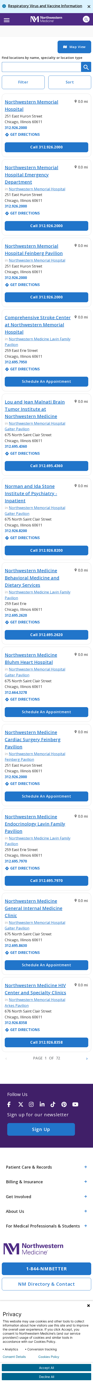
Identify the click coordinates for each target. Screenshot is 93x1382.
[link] (74, 47)
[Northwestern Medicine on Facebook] (12, 1104)
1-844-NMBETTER (46, 1269)
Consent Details (14, 1357)
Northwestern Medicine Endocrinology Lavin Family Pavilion (35, 824)
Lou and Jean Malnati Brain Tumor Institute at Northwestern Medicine (35, 409)
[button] (6, 18)
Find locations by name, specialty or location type (42, 57)
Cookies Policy (48, 1357)
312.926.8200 (16, 530)
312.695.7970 (16, 861)
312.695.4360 (16, 446)
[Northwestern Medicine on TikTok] (56, 1104)
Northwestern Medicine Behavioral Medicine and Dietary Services (32, 578)
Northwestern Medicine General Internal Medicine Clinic (33, 908)
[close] (89, 6)
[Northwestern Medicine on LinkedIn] (45, 1104)
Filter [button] (23, 82)
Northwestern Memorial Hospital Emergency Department (31, 174)
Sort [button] (70, 82)
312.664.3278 (16, 692)
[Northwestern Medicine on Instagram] (34, 1104)
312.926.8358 (16, 1022)
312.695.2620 (16, 615)
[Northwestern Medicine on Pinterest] (66, 1104)
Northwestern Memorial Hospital (37, 189)
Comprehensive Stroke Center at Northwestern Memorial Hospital (38, 324)
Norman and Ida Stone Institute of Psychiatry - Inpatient (31, 493)
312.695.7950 (16, 362)
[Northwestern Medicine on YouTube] (77, 1104)
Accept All (46, 1368)
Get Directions (22, 134)
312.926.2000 (16, 127)
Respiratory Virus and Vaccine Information (45, 5)
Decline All (46, 1377)
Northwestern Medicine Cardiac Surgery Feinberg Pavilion (32, 739)
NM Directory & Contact (46, 1284)
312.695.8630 (16, 945)
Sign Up (41, 1129)
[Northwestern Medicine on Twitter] (23, 1104)
